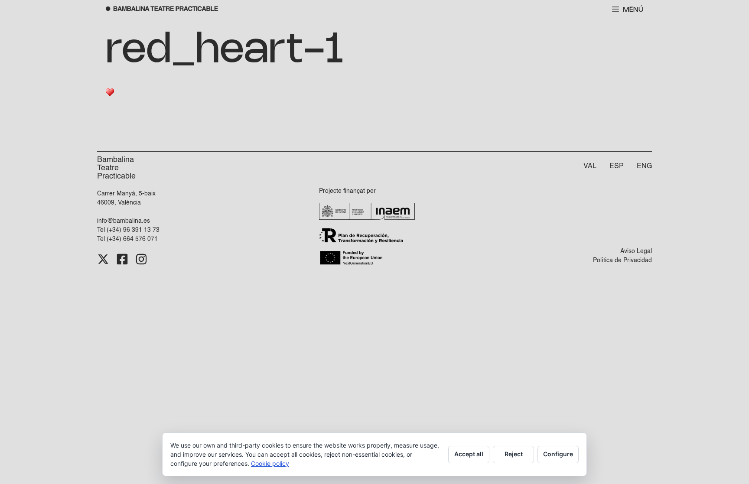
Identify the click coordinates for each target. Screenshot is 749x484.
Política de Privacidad (622, 260)
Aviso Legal (636, 251)
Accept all (468, 454)
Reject (514, 454)
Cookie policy (270, 463)
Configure (558, 454)
